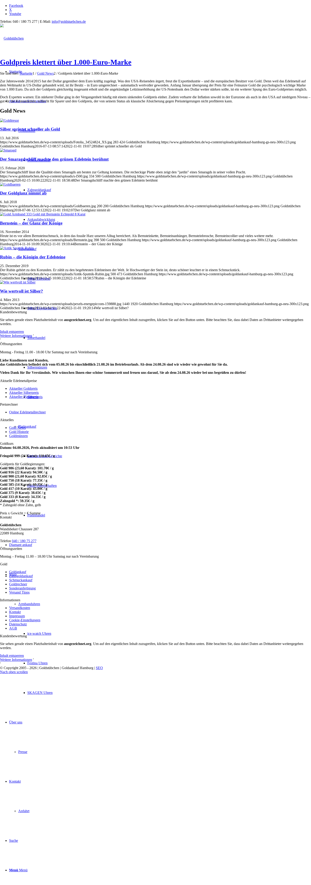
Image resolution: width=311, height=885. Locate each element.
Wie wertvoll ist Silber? (21, 291)
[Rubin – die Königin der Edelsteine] (17, 248)
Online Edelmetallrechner (27, 412)
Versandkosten (19, 608)
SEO (99, 668)
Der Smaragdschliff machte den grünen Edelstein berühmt (54, 159)
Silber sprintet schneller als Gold (30, 129)
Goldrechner (18, 584)
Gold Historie (19, 432)
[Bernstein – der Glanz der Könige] (42, 214)
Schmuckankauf (20, 580)
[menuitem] (169, 693)
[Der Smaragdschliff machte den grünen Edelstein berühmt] (8, 150)
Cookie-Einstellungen (24, 620)
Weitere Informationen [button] (16, 336)
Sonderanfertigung (22, 588)
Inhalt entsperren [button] (12, 332)
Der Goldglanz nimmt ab (23, 193)
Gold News (17, 428)
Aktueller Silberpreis (24, 392)
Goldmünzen (18, 436)
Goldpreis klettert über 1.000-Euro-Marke (65, 62)
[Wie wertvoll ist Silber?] (18, 282)
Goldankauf (17, 572)
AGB (13, 628)
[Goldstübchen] (12, 38)
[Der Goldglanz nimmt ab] (10, 184)
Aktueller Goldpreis (23, 388)
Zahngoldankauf (21, 576)
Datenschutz (18, 624)
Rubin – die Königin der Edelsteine (32, 257)
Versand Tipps (19, 592)
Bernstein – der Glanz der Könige (31, 223)
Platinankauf (27, 426)
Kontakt (15, 612)
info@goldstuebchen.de (69, 21)
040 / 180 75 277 (24, 541)
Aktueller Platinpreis (23, 397)
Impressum (17, 616)
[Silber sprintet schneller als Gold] (9, 120)
